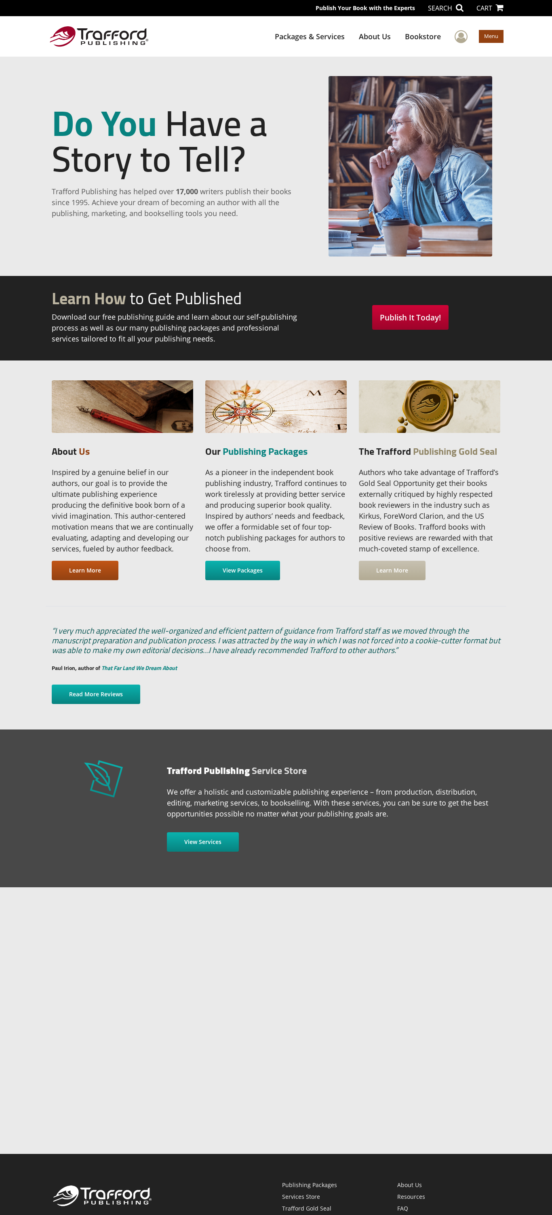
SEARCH (441, 8)
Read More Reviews (96, 694)
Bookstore (423, 36)
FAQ (402, 1208)
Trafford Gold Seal (306, 1208)
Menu (491, 36)
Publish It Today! (410, 317)
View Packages (243, 570)
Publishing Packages (309, 1185)
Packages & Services (310, 36)
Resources (411, 1196)
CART (485, 8)
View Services (202, 842)
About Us (375, 36)
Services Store (301, 1196)
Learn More (85, 570)
